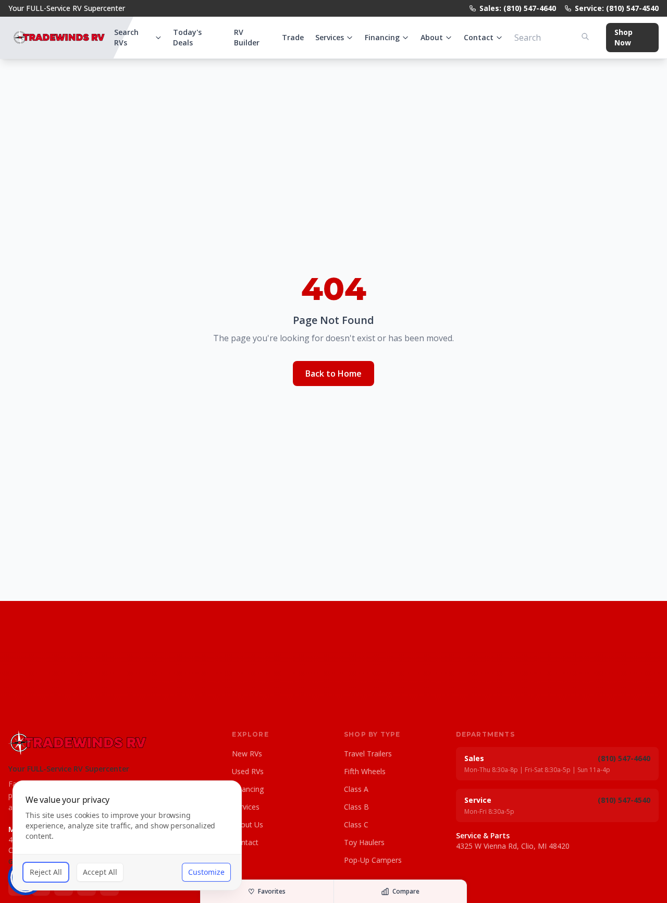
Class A (356, 789)
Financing (382, 37)
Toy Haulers (364, 842)
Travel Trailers (368, 753)
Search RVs (126, 37)
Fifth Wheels (365, 771)
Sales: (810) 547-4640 (517, 8)
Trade (293, 37)
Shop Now (623, 37)
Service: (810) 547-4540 (617, 8)
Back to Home (333, 373)
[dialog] (127, 835)
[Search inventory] (585, 36)
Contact (478, 37)
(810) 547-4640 (624, 758)
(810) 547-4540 (624, 800)
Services (329, 37)
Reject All (46, 872)
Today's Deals (187, 37)
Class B (356, 807)
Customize (206, 872)
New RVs (247, 753)
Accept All (100, 872)
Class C (356, 824)
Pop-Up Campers (373, 860)
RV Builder (247, 37)
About (432, 37)
